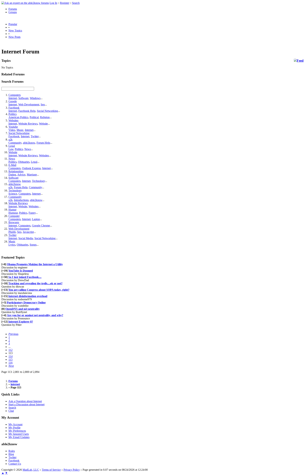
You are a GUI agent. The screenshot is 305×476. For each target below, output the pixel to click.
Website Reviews (28, 123)
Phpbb (12, 231)
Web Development (28, 104)
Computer (14, 215)
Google (12, 101)
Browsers (13, 222)
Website (43, 123)
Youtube (13, 126)
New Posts (14, 36)
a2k (10, 139)
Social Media (25, 238)
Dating (12, 174)
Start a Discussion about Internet (26, 404)
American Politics (18, 117)
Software (23, 98)
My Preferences (17, 430)
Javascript (28, 231)
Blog (11, 454)
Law (10, 149)
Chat (11, 410)
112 (10, 349)
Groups (12, 12)
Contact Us (14, 463)
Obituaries (23, 161)
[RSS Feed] (299, 61)
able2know (29, 142)
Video (11, 129)
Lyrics (11, 244)
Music (20, 129)
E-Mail (12, 165)
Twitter (34, 136)
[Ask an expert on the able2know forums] (25, 2)
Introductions (21, 200)
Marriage (32, 174)
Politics (12, 114)
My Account (15, 424)
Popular (12, 24)
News (27, 149)
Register (64, 2)
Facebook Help (26, 110)
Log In (53, 2)
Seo (43, 104)
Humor (12, 209)
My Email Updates (18, 437)
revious (13, 334)
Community (15, 142)
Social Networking (47, 110)
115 (10, 359)
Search (76, 2)
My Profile (14, 427)
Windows (35, 98)
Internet (12, 98)
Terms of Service (51, 469)
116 (10, 362)
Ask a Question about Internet (25, 401)
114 (10, 356)
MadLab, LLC (31, 469)
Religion (45, 117)
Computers (14, 94)
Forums (12, 8)
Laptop (36, 219)
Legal (11, 145)
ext (11, 365)
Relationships (15, 171)
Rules (11, 450)
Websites (13, 120)
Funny (32, 212)
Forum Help (43, 142)
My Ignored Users (18, 433)
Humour (13, 212)
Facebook (13, 107)
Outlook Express (31, 168)
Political (34, 117)
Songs (33, 244)
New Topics (15, 30)
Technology (38, 180)
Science (12, 193)
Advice (21, 174)
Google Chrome (41, 225)
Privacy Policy (72, 469)
